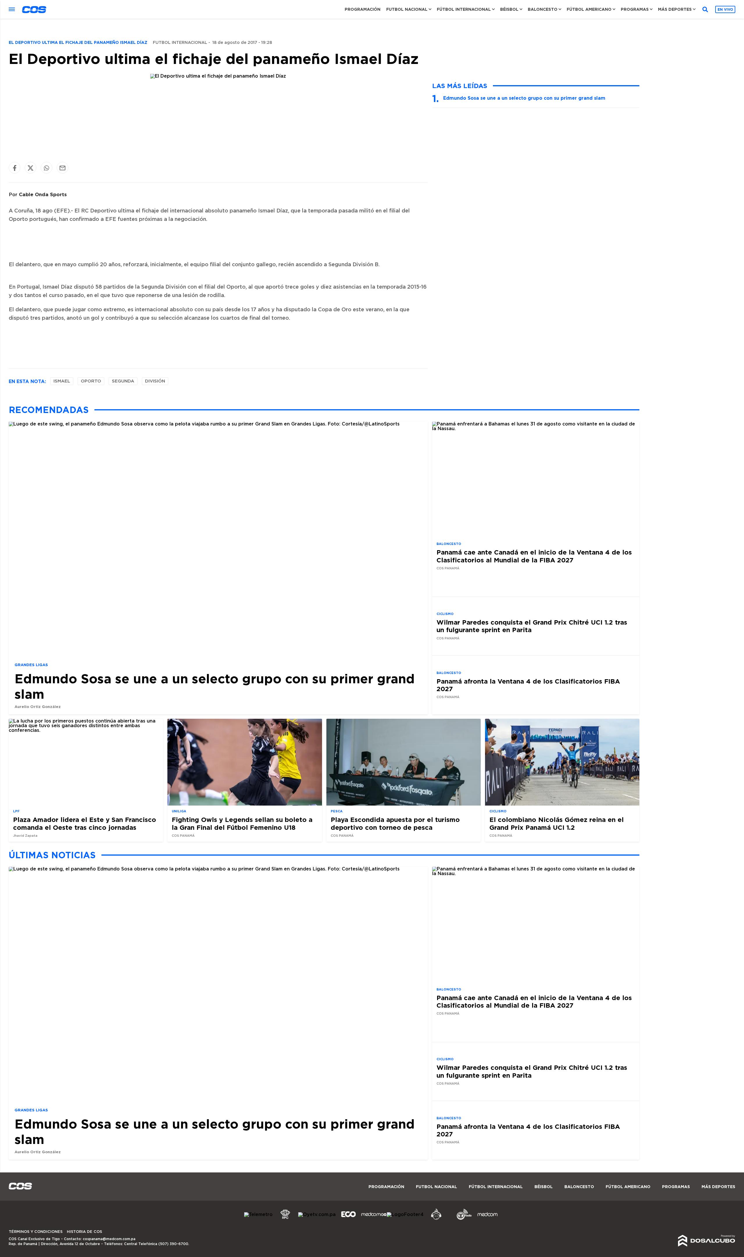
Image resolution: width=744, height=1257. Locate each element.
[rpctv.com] (285, 1219)
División (155, 381)
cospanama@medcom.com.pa (109, 1239)
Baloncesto (542, 9)
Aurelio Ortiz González (38, 707)
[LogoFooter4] (405, 1214)
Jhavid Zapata (25, 836)
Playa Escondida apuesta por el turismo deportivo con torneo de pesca (395, 823)
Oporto (91, 381)
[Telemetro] (258, 1214)
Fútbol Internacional (464, 9)
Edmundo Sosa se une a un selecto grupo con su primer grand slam (524, 98)
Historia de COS (84, 1232)
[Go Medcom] (374, 1219)
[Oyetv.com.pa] (317, 1214)
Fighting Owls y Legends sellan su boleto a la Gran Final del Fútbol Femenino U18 (242, 823)
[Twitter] (30, 168)
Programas (635, 9)
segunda (123, 381)
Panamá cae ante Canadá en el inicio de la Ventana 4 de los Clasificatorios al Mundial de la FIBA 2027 (534, 556)
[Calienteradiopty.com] (436, 1219)
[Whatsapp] (46, 168)
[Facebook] (14, 168)
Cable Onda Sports (43, 194)
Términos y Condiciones (35, 1232)
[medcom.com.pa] (487, 1219)
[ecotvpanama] (348, 1219)
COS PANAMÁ (448, 568)
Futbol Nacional (407, 9)
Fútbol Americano (589, 9)
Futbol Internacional (180, 43)
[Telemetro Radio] (462, 1219)
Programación (362, 9)
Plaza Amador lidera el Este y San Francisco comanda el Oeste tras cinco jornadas (84, 823)
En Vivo (725, 9)
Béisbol (509, 9)
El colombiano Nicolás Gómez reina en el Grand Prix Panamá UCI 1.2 (556, 823)
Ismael (61, 381)
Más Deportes (675, 9)
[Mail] (62, 168)
